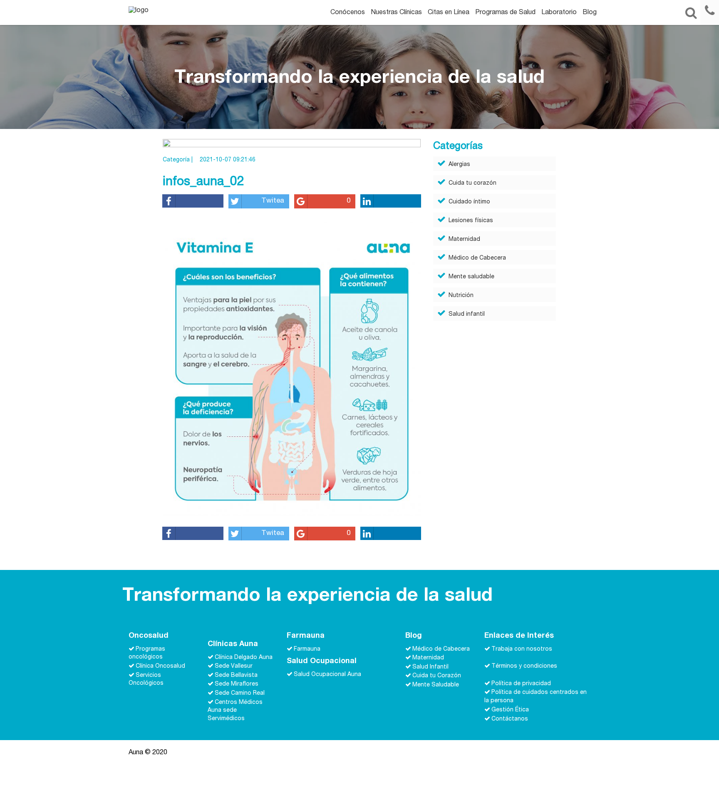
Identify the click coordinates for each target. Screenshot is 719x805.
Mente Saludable (435, 685)
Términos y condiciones (524, 666)
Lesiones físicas (471, 221)
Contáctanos (509, 719)
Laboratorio (559, 13)
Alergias (459, 165)
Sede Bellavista (236, 675)
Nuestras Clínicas (396, 13)
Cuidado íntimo (469, 202)
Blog (590, 13)
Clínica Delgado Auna (244, 657)
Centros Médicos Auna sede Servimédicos (235, 710)
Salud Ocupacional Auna (327, 675)
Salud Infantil (430, 667)
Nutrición (461, 296)
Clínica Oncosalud (160, 666)
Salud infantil (467, 314)
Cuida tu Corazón (436, 676)
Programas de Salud (505, 13)
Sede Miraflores (236, 684)
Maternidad (464, 240)
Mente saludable (471, 277)
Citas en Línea (448, 13)
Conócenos (347, 13)
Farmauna (307, 649)
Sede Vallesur (234, 666)
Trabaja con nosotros (521, 649)
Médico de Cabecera (477, 258)
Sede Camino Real (240, 693)
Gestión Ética (510, 710)
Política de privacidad (521, 683)
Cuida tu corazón (472, 183)
